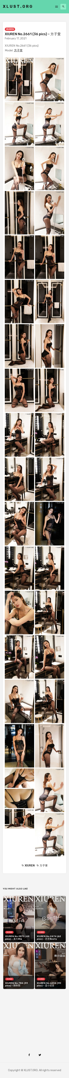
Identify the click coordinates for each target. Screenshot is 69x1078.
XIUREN (10, 29)
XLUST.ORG (18, 6)
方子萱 (18, 50)
